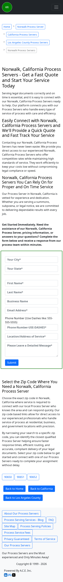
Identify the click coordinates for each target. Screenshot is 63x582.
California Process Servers (22, 34)
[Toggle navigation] (56, 7)
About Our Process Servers (21, 513)
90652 (33, 477)
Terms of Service (44, 539)
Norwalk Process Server (30, 26)
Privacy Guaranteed (16, 539)
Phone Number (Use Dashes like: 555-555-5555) (29, 320)
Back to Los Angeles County (23, 498)
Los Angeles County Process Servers (28, 42)
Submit (11, 362)
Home (7, 26)
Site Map (9, 526)
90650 (8, 477)
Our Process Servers (17, 545)
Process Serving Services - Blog (24, 520)
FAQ (51, 520)
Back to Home (14, 489)
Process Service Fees (17, 532)
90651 (20, 477)
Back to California (41, 489)
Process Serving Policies (35, 526)
